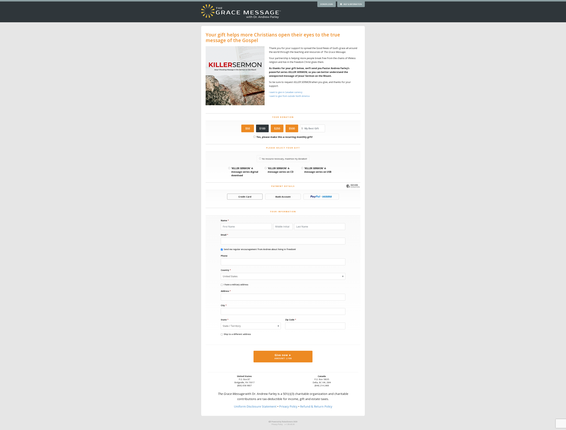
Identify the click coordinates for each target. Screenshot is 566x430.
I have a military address (236, 284)
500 (292, 128)
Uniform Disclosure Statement (255, 406)
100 (263, 128)
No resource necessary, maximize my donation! (284, 158)
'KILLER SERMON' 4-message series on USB (317, 170)
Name (225, 220)
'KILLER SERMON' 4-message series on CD (280, 170)
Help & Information (352, 4)
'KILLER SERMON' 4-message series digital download (244, 172)
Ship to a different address (237, 334)
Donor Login (326, 4)
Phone (224, 255)
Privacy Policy (288, 406)
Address (226, 291)
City (224, 305)
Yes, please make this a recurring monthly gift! (284, 137)
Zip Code (290, 319)
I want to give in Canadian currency (285, 92)
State (224, 319)
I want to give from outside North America (289, 96)
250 (278, 128)
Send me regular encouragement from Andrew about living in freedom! (260, 249)
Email (224, 234)
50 (248, 128)
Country (226, 270)
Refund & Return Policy (316, 406)
